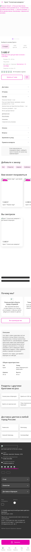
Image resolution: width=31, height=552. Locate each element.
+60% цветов (25, 46)
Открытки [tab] (10, 167)
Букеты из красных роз (9, 404)
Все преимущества (15, 320)
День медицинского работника (22, 368)
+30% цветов (15, 46)
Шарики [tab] (18, 167)
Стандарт (5, 46)
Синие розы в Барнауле (9, 396)
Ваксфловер (5, 116)
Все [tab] (3, 167)
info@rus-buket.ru (8, 463)
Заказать (17, 542)
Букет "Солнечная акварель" (11, 242)
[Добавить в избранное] (27, 77)
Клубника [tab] (27, 167)
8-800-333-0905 (7, 459)
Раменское (5, 427)
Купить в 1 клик (12, 77)
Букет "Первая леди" (9, 193)
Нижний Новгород (7, 435)
